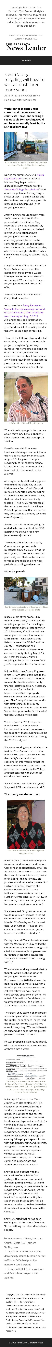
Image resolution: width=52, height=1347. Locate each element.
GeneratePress (35, 1342)
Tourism (31, 1242)
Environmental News (19, 1238)
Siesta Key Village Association (21, 189)
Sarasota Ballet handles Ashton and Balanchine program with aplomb (23, 1273)
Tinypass (13, 1247)
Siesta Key (19, 1242)
